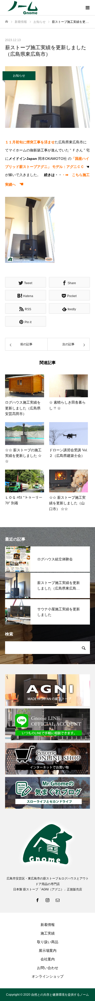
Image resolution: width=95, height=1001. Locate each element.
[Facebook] (37, 900)
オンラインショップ (48, 976)
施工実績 (48, 933)
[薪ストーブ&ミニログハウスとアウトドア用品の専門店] (42, 8)
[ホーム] (6, 21)
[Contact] (57, 900)
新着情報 (48, 925)
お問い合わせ (47, 968)
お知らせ (19, 75)
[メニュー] (87, 7)
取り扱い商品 (47, 942)
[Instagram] (47, 900)
